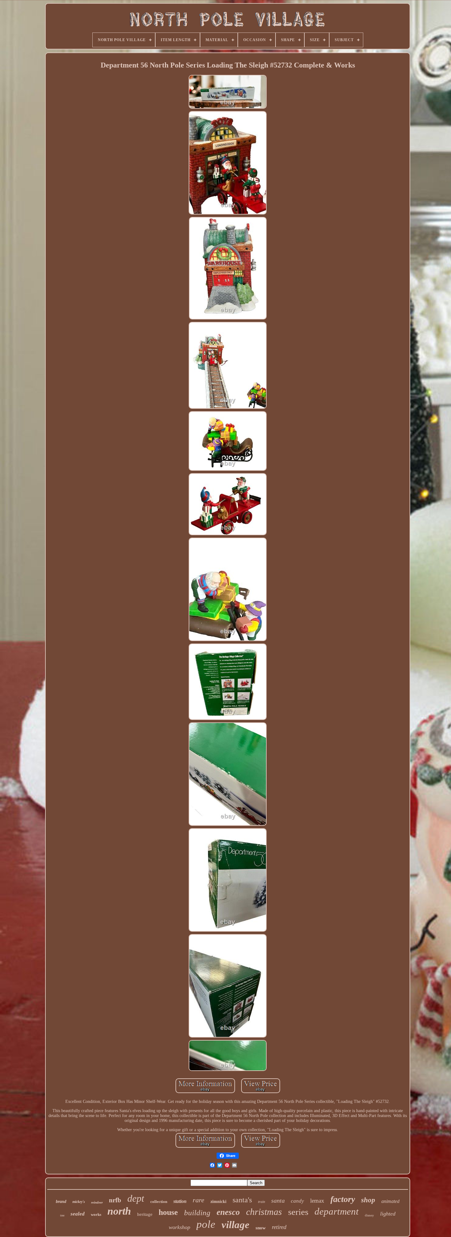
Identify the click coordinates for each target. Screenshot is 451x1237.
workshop (179, 1227)
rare (198, 1200)
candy (297, 1201)
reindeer (97, 1202)
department (336, 1211)
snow (261, 1227)
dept (135, 1198)
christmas (264, 1212)
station (180, 1201)
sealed (78, 1214)
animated (390, 1201)
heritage (144, 1214)
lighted (387, 1214)
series (298, 1212)
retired (279, 1227)
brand (61, 1201)
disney (369, 1215)
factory (342, 1199)
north (119, 1211)
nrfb (115, 1200)
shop (368, 1200)
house (168, 1212)
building (197, 1212)
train (261, 1202)
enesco (228, 1212)
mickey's (78, 1202)
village (235, 1224)
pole (205, 1224)
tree (62, 1215)
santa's (242, 1200)
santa (278, 1200)
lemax (317, 1200)
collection (158, 1201)
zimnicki (218, 1201)
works (96, 1214)
